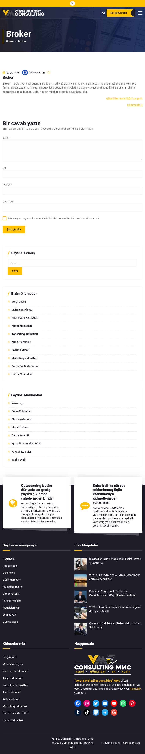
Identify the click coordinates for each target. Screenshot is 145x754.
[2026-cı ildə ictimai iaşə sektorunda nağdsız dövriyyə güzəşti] (80, 613)
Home (9, 41)
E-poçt (7, 184)
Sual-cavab (9, 614)
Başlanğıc (8, 558)
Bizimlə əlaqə (10, 621)
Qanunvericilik (20, 435)
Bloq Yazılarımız (22, 419)
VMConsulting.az (72, 742)
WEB (72, 747)
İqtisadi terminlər (13, 586)
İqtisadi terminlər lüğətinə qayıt (124, 98)
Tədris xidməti (20, 350)
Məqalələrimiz (20, 427)
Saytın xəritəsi (111, 742)
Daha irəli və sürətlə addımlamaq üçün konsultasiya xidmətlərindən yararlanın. (109, 494)
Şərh (6, 137)
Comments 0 (134, 105)
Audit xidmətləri (21, 341)
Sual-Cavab (18, 459)
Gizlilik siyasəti (131, 742)
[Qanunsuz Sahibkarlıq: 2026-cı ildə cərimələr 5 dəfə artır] (80, 629)
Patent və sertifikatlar (25, 366)
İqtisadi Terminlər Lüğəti (26, 443)
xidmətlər (135, 688)
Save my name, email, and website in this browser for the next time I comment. (54, 218)
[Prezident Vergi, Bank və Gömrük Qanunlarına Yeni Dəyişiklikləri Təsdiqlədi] (80, 597)
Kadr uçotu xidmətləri (25, 317)
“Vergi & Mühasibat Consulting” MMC (97, 680)
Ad (5, 167)
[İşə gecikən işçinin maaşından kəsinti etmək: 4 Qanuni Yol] (80, 564)
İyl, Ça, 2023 (12, 72)
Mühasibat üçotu (22, 309)
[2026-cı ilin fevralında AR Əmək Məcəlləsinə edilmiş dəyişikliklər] (80, 580)
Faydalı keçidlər (12, 600)
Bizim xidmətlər (12, 579)
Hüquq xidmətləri (22, 374)
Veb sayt (8, 201)
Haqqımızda (10, 565)
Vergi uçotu (19, 301)
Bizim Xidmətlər (21, 411)
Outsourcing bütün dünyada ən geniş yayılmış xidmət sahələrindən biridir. (37, 492)
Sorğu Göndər (118, 12)
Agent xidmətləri (22, 325)
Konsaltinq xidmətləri (25, 333)
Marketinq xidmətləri (24, 358)
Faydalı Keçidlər (21, 451)
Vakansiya (18, 403)
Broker (22, 41)
